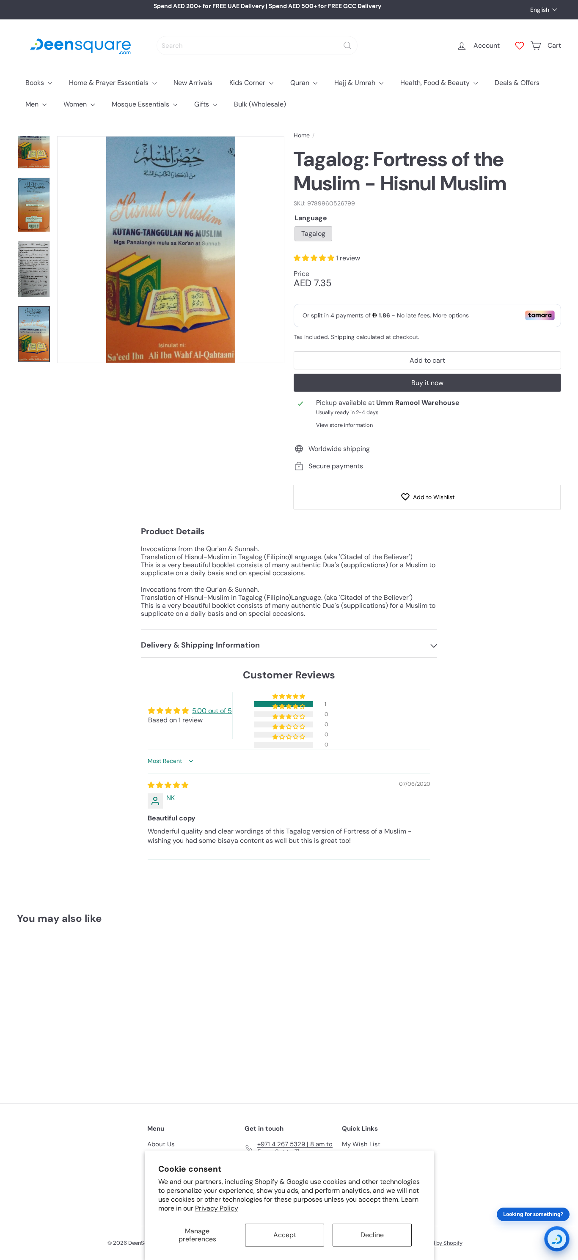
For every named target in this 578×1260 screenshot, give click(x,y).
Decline (372, 1234)
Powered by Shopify (437, 1242)
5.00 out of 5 (212, 710)
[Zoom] (171, 250)
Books (35, 82)
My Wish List (361, 1144)
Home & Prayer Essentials (109, 82)
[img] (168, 785)
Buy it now (427, 382)
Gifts (202, 104)
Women (75, 104)
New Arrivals (192, 82)
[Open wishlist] (519, 45)
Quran (300, 82)
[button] (315, 258)
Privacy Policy (216, 1208)
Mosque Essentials (141, 104)
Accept (284, 1234)
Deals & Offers (517, 82)
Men (32, 104)
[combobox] (257, 45)
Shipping (343, 337)
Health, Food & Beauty (435, 82)
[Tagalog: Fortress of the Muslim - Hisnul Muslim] (59, 1007)
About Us (161, 1144)
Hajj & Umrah (355, 82)
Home (302, 135)
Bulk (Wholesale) (260, 104)
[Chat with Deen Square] (557, 1239)
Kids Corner (248, 82)
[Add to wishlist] (89, 952)
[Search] (347, 45)
